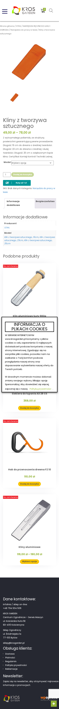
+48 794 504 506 (12, 608)
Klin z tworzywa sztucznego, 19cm (21, 237)
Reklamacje (11, 668)
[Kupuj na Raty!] (17, 180)
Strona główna (7, 26)
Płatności (10, 657)
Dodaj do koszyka (22, 174)
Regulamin (10, 661)
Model (7, 162)
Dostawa (10, 653)
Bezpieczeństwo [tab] (45, 201)
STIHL (18, 26)
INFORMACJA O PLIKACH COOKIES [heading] (29, 327)
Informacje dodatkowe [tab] (13, 203)
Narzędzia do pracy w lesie (24, 29)
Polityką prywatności (40, 389)
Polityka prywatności (16, 665)
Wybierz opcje (29, 561)
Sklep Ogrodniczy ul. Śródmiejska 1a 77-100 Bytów (12, 634)
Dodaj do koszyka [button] (29, 408)
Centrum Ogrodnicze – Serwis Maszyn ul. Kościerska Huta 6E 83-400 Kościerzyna (23, 621)
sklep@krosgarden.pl (14, 642)
